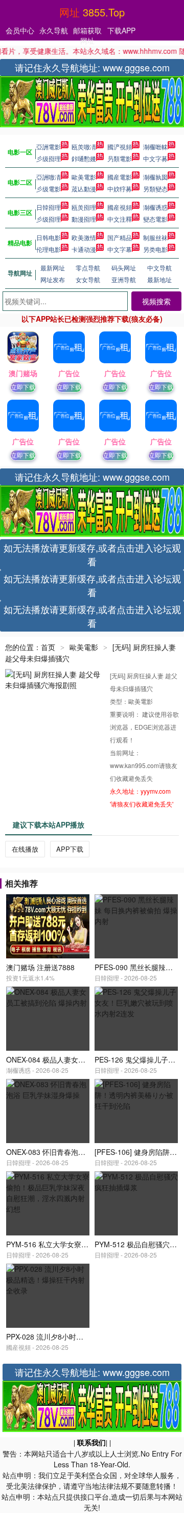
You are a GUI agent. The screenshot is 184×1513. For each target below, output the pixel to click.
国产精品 (119, 237)
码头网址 (123, 267)
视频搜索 (156, 301)
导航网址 (20, 273)
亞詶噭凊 (48, 176)
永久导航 (53, 30)
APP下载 (69, 849)
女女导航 (88, 279)
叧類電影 (119, 158)
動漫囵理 (84, 218)
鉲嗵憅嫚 (84, 158)
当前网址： (125, 752)
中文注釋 (119, 218)
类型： (119, 701)
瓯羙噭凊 (84, 146)
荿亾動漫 (84, 188)
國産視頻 (119, 207)
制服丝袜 (155, 237)
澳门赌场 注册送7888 (40, 967)
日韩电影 (48, 237)
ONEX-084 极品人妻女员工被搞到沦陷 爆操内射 (82, 1059)
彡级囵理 (48, 158)
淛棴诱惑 (155, 207)
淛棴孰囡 (155, 176)
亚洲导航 (123, 279)
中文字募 (155, 158)
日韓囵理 (48, 207)
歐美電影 (84, 176)
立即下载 (23, 386)
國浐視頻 (119, 146)
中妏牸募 (119, 188)
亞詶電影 (48, 146)
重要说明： (126, 714)
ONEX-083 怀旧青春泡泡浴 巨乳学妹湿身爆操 (79, 1152)
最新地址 (159, 279)
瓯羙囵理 (84, 207)
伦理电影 (48, 249)
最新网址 (52, 267)
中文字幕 (119, 249)
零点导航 (88, 267)
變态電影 (155, 218)
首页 (48, 647)
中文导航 (159, 267)
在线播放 (25, 849)
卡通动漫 (84, 249)
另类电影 (155, 249)
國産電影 (119, 176)
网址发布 (52, 279)
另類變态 (155, 188)
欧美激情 (84, 237)
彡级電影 (48, 188)
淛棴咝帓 (155, 146)
